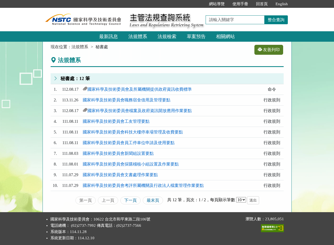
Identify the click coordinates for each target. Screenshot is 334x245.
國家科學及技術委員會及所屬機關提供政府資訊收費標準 (139, 89)
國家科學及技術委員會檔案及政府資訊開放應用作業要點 (139, 110)
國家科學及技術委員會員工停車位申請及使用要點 (129, 142)
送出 (253, 200)
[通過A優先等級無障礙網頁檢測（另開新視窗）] (272, 227)
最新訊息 (108, 36)
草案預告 (196, 36)
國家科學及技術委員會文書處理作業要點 (120, 175)
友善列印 (271, 49)
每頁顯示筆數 (222, 200)
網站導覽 (217, 4)
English (282, 4)
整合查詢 (276, 19)
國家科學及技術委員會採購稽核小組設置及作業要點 (131, 164)
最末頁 (153, 200)
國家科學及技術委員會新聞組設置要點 (118, 153)
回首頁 (262, 4)
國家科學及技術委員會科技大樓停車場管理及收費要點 (133, 132)
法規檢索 (167, 36)
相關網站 (225, 36)
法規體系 (137, 36)
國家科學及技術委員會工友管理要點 (116, 121)
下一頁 (130, 200)
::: (199, 4)
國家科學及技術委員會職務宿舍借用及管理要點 (126, 100)
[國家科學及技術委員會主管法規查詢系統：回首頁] (84, 11)
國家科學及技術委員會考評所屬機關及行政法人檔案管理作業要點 (143, 185)
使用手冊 (240, 4)
